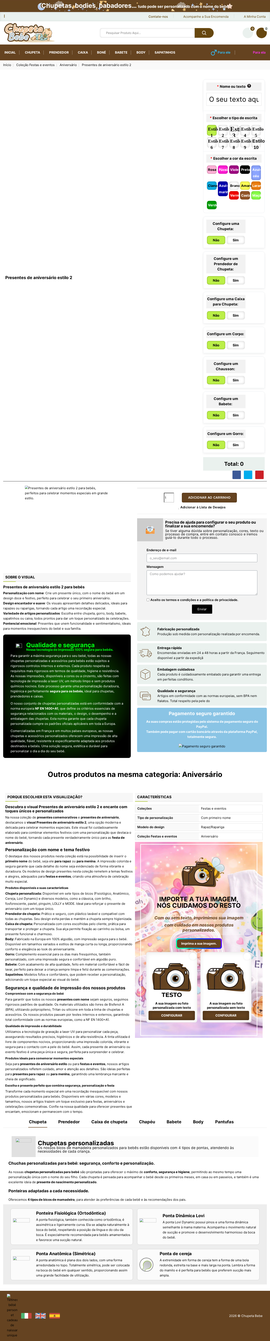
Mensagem (155, 567)
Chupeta (32, 52)
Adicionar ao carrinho (209, 498)
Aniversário (202, 774)
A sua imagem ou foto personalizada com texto (172, 1005)
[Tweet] (248, 475)
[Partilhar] (236, 475)
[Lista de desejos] (248, 33)
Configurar (171, 1015)
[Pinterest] (259, 475)
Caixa (83, 52)
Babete (121, 52)
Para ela (259, 52)
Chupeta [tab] (38, 1121)
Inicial (10, 52)
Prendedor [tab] (69, 1121)
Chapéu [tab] (147, 1121)
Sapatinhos (165, 52)
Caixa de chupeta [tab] (109, 1121)
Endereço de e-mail (161, 550)
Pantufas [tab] (224, 1121)
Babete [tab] (174, 1121)
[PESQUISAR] (204, 33)
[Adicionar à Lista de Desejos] (192, 956)
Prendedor (59, 52)
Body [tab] (198, 1121)
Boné (101, 52)
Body (141, 52)
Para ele (224, 52)
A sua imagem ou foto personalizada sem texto (226, 1005)
